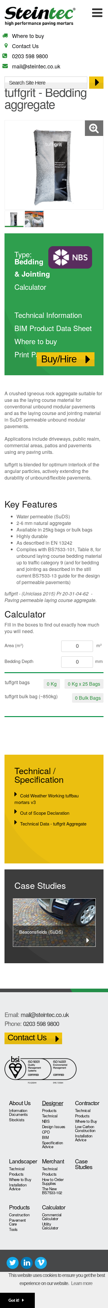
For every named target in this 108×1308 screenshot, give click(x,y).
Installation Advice (83, 1138)
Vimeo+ (41, 1263)
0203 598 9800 (30, 56)
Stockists (17, 1120)
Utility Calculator (50, 1226)
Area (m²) (13, 645)
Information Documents (18, 1112)
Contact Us (25, 46)
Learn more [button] (81, 1283)
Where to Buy (86, 1121)
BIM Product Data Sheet (53, 328)
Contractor (87, 1102)
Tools (13, 1229)
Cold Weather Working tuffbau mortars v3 (46, 798)
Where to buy (28, 35)
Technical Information (48, 315)
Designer (52, 1102)
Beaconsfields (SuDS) (41, 932)
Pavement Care (17, 1222)
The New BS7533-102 (52, 1190)
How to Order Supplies (52, 1181)
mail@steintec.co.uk (36, 66)
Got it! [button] (13, 1300)
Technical (50, 1116)
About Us (20, 1102)
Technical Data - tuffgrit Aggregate (53, 823)
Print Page (30, 354)
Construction (19, 1215)
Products (49, 1110)
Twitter (13, 1263)
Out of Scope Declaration (44, 813)
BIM (45, 1137)
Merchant (53, 1161)
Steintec (41, 16)
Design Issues (53, 1126)
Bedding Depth (18, 661)
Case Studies (83, 1163)
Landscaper (21, 1161)
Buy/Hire (58, 358)
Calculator (30, 286)
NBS (46, 1121)
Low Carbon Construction (85, 1128)
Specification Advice (52, 1144)
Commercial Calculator (52, 1216)
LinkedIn (27, 1263)
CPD (46, 1132)
